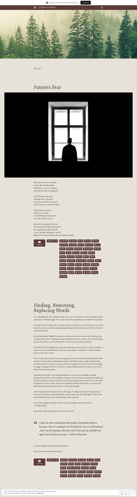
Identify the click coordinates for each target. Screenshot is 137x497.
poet (99, 260)
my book (73, 472)
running (96, 264)
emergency (89, 249)
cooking (82, 460)
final (78, 464)
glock (92, 253)
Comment (39, 244)
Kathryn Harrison (75, 468)
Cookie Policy (40, 493)
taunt (86, 268)
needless (71, 260)
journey (71, 257)
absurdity (65, 241)
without (89, 476)
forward (86, 464)
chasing (73, 245)
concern (90, 245)
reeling (87, 264)
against (74, 241)
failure (98, 249)
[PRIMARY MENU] (35, 7)
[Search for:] (101, 8)
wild (72, 272)
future (85, 253)
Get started (85, 2)
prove (72, 264)
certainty (64, 245)
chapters (73, 460)
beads (88, 241)
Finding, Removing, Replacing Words (54, 308)
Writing (64, 276)
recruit (99, 472)
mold (93, 468)
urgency (64, 272)
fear (63, 253)
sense (63, 268)
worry (79, 272)
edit (98, 460)
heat (64, 468)
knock (80, 257)
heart (63, 257)
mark (63, 260)
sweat (79, 268)
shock (71, 268)
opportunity (82, 260)
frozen (77, 253)
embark (79, 249)
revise (64, 476)
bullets (96, 241)
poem (91, 260)
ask (81, 241)
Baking (65, 460)
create (91, 460)
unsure (94, 268)
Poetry (64, 264)
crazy (98, 245)
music (64, 472)
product (82, 472)
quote (91, 472)
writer (95, 272)
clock (81, 245)
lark (87, 257)
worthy (88, 272)
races (79, 264)
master (86, 468)
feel (70, 253)
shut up (73, 476)
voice (80, 476)
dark (63, 249)
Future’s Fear (47, 87)
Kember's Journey (47, 7)
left (93, 257)
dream (71, 249)
